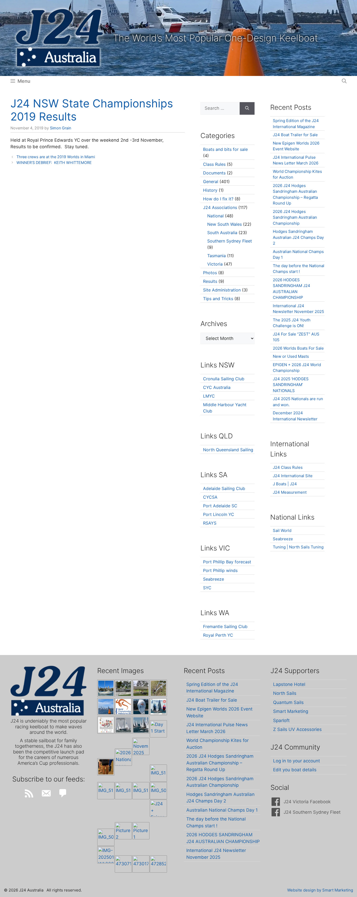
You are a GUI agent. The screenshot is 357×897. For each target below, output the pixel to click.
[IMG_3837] (158, 706)
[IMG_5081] (105, 837)
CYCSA (210, 497)
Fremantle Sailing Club (225, 626)
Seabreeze (213, 579)
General (210, 181)
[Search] (247, 108)
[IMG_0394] (158, 688)
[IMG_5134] (140, 790)
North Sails (284, 693)
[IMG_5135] (123, 790)
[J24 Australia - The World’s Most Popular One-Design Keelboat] (105, 706)
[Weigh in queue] (105, 766)
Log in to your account (296, 760)
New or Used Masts (291, 356)
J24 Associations (220, 207)
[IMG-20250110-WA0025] (105, 854)
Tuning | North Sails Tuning (298, 546)
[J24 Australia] (59, 37)
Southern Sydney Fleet (229, 241)
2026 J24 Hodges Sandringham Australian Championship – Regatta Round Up (220, 762)
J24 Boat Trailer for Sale (295, 134)
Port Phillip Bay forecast (227, 561)
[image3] (123, 688)
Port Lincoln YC (218, 514)
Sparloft (281, 720)
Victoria (215, 264)
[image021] (140, 688)
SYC (207, 587)
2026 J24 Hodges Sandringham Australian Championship (295, 217)
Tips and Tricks (218, 298)
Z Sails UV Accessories (297, 729)
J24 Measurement (290, 492)
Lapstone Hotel (289, 684)
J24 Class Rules (288, 467)
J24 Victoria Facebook (307, 801)
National (215, 215)
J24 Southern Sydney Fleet (312, 812)
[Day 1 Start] (140, 725)
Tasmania (216, 255)
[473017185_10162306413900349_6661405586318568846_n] (140, 864)
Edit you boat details (294, 769)
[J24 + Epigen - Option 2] (158, 808)
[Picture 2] (123, 830)
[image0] (105, 688)
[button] (344, 81)
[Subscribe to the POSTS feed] (29, 793)
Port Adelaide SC (220, 505)
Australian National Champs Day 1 (222, 810)
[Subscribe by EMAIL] (46, 793)
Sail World (282, 530)
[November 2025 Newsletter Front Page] (140, 746)
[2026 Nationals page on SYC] (123, 757)
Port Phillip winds (220, 570)
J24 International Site (293, 475)
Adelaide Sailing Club (224, 488)
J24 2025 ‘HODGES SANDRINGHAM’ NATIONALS (291, 384)
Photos (210, 272)
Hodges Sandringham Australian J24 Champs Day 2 (298, 237)
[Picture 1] (140, 830)
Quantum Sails (288, 702)
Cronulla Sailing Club (223, 378)
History (210, 190)
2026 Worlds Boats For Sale (298, 348)
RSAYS (209, 523)
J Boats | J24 (285, 483)
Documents (214, 172)
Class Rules (214, 164)
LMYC (209, 396)
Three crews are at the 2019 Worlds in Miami (55, 157)
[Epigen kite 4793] (140, 706)
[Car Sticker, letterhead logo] (123, 706)
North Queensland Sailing (228, 449)
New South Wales (224, 224)
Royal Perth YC (218, 635)
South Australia (222, 232)
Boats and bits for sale (225, 149)
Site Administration (222, 290)
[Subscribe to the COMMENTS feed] (63, 793)
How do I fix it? (218, 198)
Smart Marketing (290, 711)
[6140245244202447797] (105, 725)
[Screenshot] (123, 725)
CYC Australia (217, 387)
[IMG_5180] (105, 790)
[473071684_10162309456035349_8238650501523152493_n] (123, 864)
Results (210, 281)
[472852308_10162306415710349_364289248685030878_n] (158, 864)
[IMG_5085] (158, 790)
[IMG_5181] (158, 773)
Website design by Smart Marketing (320, 890)
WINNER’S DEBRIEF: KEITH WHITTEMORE (54, 162)
